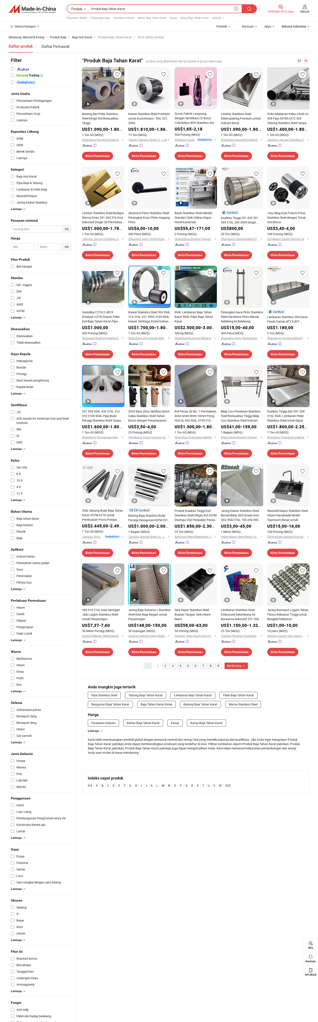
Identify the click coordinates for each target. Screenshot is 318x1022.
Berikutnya (234, 666)
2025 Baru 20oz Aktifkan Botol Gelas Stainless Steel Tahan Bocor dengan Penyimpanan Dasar (148, 416)
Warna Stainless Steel (243, 704)
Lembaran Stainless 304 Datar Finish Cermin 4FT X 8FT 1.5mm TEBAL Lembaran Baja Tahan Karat (287, 319)
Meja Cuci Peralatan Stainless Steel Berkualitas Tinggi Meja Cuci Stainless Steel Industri (240, 415)
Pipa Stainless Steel (104, 695)
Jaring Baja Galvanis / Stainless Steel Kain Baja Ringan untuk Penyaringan (149, 614)
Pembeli (221, 26)
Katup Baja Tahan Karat (194, 17)
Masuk (304, 11)
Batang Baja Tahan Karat (200, 704)
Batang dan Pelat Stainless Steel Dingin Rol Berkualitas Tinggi (100, 118)
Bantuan (248, 26)
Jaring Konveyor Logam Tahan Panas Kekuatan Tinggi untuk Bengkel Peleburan (287, 614)
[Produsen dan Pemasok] (32, 8)
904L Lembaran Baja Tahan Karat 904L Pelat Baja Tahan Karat (194, 316)
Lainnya (93, 731)
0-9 (90, 785)
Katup (173, 17)
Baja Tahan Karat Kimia (156, 704)
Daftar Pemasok (55, 46)
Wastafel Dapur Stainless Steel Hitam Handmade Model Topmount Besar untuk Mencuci (287, 515)
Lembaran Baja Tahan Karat (193, 695)
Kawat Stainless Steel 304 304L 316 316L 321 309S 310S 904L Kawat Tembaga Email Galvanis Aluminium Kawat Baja (149, 316)
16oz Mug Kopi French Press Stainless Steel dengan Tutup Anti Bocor (286, 217)
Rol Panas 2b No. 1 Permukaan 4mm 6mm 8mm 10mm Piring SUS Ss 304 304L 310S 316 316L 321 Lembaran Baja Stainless (195, 416)
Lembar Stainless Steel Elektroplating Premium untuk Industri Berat (241, 118)
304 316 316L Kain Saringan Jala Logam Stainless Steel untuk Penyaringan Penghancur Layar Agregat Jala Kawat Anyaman (101, 614)
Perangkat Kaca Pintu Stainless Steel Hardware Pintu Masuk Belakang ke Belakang (242, 316)
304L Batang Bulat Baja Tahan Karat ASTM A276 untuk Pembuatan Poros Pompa (102, 515)
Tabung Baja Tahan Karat (145, 695)
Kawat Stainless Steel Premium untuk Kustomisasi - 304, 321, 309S (149, 118)
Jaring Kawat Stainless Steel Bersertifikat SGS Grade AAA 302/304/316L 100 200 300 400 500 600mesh (240, 515)
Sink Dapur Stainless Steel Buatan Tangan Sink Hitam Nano (192, 614)
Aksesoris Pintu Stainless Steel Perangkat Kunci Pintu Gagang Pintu (149, 217)
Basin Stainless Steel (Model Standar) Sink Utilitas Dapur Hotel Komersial (193, 217)
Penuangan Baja (100, 17)
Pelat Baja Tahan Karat (238, 695)
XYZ (228, 785)
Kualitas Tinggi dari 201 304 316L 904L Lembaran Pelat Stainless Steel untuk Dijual (286, 415)
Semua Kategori (25, 26)
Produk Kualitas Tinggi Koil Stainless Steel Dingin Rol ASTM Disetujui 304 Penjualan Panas (196, 515)
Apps (267, 26)
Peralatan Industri (123, 17)
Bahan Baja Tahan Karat (152, 17)
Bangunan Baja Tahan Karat (110, 704)
